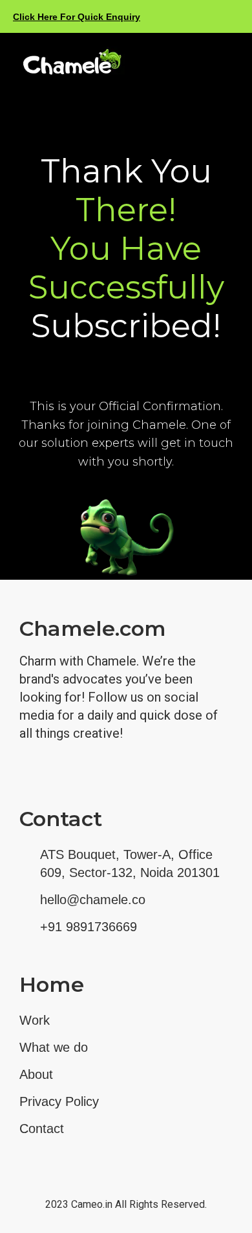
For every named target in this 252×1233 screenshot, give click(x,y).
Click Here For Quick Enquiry (76, 17)
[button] (227, 63)
